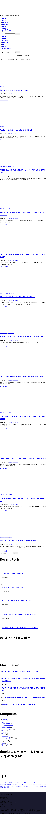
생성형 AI (23, 784)
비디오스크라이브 (8, 725)
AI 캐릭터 (30, 782)
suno (41, 782)
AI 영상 (22, 782)
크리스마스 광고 (39, 786)
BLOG (4, 26)
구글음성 (3, 784)
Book (4, 20)
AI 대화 (15, 782)
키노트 (6, 726)
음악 (11, 786)
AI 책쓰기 (4, 733)
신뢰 (31, 784)
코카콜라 (36, 786)
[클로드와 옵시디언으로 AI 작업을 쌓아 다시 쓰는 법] (22, 535)
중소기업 (26, 786)
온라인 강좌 (43, 784)
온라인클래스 (6, 30)
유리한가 (4, 786)
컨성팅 (32, 786)
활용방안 (8, 787)
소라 (27, 784)
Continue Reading (4, 100)
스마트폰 (29, 784)
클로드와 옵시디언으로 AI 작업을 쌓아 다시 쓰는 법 (19, 540)
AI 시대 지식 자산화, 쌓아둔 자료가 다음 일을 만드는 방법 (21, 376)
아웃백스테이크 (39, 784)
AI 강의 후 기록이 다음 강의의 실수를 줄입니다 (17, 297)
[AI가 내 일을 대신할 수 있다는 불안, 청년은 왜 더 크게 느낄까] (22, 453)
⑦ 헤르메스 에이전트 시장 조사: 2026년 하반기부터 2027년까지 (19, 614)
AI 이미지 (26, 782)
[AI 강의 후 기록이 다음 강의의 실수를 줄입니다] (22, 292)
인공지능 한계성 (14, 786)
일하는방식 (20, 786)
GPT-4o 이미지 (38, 782)
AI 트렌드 (4, 730)
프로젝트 (3, 787)
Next (5, 551)
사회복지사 (18, 784)
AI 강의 (4, 782)
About (4, 28)
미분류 (3, 722)
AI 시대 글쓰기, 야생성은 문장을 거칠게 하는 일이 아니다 (17, 600)
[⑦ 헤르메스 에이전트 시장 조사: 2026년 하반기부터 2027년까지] (22, 165)
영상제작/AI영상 (6, 723)
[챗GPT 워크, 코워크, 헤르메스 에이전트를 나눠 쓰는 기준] (22, 331)
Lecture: (4, 734)
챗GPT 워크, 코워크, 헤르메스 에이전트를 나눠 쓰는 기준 (21, 336)
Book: (3, 743)
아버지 (36, 784)
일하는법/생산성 (3, 86)
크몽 (43, 786)
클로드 (10, 494)
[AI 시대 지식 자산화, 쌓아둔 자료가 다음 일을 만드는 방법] (22, 371)
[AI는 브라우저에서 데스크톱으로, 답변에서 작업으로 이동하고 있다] (22, 249)
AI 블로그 (18, 782)
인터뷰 (18, 786)
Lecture (5, 22)
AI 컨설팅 (5, 24)
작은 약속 (23, 786)
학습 (5, 787)
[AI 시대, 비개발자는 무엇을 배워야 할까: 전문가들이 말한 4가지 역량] (22, 207)
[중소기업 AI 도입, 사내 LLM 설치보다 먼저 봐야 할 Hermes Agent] (22, 411)
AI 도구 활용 (11, 166)
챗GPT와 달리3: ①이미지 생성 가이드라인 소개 (20, 671)
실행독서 (33, 784)
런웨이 (10, 784)
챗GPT (5, 741)
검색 (42, 782)
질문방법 (30, 786)
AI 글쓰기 (9, 782)
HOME (4, 18)
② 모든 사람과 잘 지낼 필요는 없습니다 (15, 90)
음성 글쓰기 (8, 786)
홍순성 (10, 93)
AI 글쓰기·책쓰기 (6, 744)
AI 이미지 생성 (7, 737)
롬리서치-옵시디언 (4, 494)
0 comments (15, 93)
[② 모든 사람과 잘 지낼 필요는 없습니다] (22, 85)
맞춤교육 (15, 784)
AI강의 (1, 782)
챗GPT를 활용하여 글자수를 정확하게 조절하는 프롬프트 (23, 697)
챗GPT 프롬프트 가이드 (9, 739)
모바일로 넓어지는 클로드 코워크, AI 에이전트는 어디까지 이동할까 (20, 628)
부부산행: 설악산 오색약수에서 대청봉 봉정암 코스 (21, 704)
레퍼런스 (13, 784)
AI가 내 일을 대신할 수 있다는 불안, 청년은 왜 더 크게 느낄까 (23, 458)
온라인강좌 (4, 719)
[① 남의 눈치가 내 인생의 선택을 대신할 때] (22, 125)
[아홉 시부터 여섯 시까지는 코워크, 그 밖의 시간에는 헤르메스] (22, 493)
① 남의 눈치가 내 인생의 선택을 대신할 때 (16, 130)
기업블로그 (7, 784)
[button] (2, 32)
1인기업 (4, 732)
